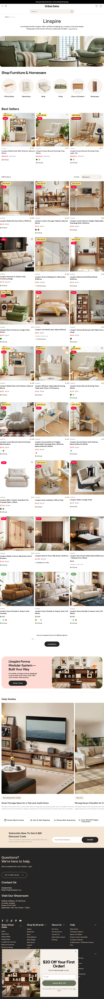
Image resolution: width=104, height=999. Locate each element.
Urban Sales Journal (58, 937)
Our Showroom (57, 932)
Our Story (55, 929)
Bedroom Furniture (8, 945)
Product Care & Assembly (79, 937)
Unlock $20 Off (59, 983)
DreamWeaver (32, 937)
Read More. (73, 29)
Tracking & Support (76, 932)
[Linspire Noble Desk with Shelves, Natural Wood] (18, 129)
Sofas (3, 931)
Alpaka (29, 929)
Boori (28, 934)
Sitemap (54, 940)
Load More (52, 644)
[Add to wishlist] (33, 115)
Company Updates (76, 940)
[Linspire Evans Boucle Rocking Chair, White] (52, 129)
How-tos (79, 798)
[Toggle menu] (3, 6)
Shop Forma (18, 683)
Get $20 (90, 840)
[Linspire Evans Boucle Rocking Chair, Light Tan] (86, 129)
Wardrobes (5, 934)
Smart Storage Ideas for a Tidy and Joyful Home (25, 803)
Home (6, 17)
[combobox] (52, 11)
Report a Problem (76, 934)
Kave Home (31, 942)
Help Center (74, 929)
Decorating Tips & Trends (11, 798)
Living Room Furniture (9, 942)
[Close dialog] (75, 951)
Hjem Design (31, 940)
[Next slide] (99, 130)
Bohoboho (30, 932)
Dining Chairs (6, 939)
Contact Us (56, 934)
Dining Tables (6, 937)
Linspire (29, 945)
